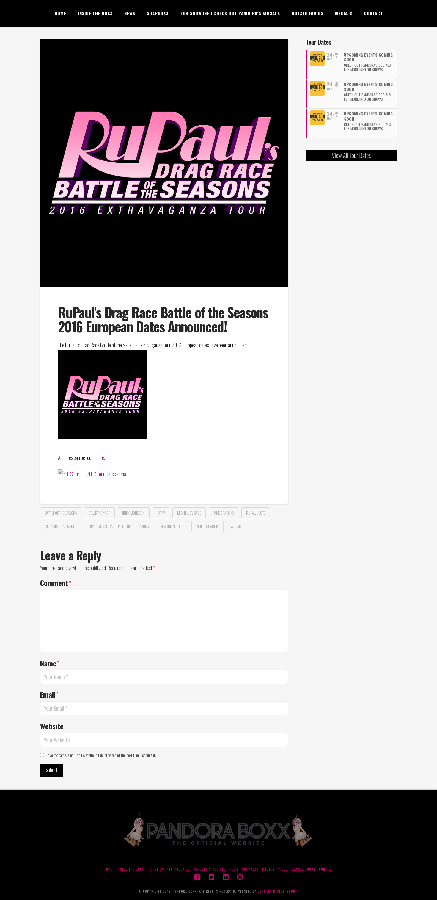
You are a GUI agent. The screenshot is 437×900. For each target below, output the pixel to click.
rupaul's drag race (60, 526)
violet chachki (207, 526)
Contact (326, 869)
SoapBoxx (250, 869)
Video (283, 869)
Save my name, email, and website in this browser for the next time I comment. (101, 755)
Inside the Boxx (130, 869)
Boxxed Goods (303, 869)
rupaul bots (255, 513)
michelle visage (189, 513)
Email (49, 694)
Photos (268, 869)
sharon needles (172, 526)
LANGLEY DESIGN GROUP (277, 891)
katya (161, 513)
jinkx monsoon (133, 513)
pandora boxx (223, 513)
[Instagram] (240, 877)
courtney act (99, 513)
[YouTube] (225, 877)
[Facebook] (197, 877)
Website (52, 726)
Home (108, 869)
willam (236, 526)
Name (50, 663)
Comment (55, 582)
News (233, 869)
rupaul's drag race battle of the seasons (118, 526)
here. (100, 457)
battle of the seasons (61, 513)
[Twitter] (211, 877)
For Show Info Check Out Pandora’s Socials (187, 869)
